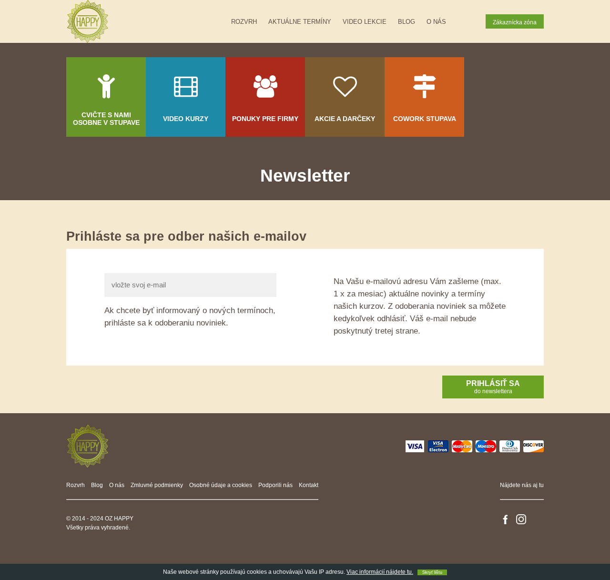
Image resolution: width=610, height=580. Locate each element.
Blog (406, 21)
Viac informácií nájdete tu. (379, 572)
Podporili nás (275, 485)
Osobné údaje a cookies (220, 485)
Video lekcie (364, 21)
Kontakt (308, 485)
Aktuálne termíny (299, 21)
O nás (436, 21)
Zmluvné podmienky (157, 485)
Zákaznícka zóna (515, 22)
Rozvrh (244, 21)
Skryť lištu (432, 572)
